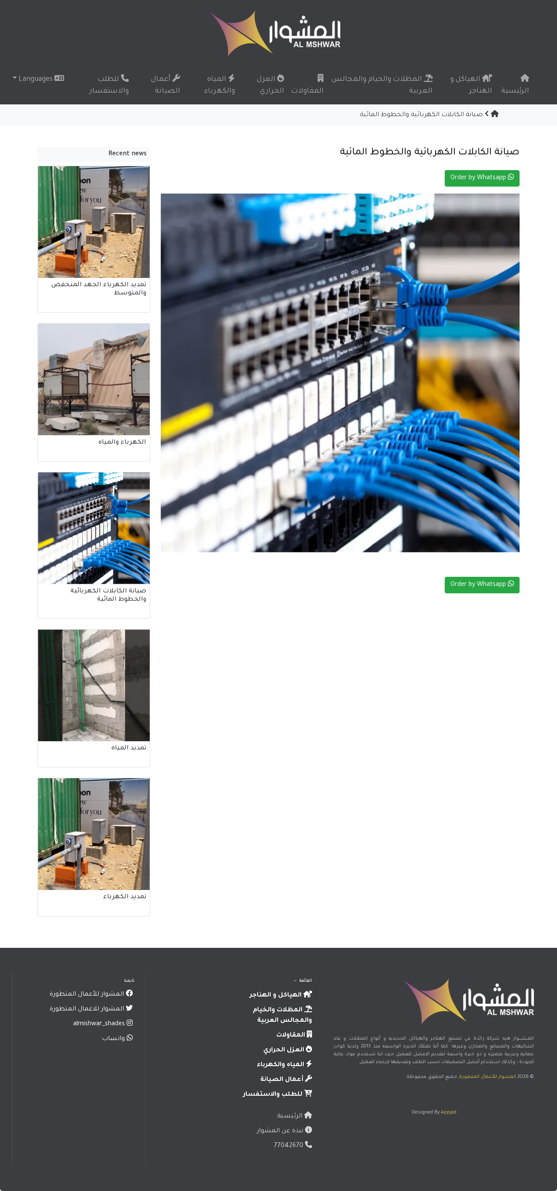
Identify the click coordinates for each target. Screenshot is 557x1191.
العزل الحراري (270, 85)
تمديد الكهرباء (124, 897)
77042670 (289, 1146)
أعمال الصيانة (165, 85)
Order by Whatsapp (479, 178)
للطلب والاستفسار (109, 85)
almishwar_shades (100, 1024)
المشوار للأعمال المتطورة (487, 1077)
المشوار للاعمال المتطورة (88, 1009)
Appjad (448, 1112)
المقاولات (307, 91)
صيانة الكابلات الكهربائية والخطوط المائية (421, 115)
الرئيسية (515, 91)
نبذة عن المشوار (281, 1131)
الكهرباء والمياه (122, 442)
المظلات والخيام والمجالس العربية (382, 85)
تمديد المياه (128, 748)
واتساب (114, 1039)
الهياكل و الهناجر (471, 85)
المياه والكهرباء (219, 85)
